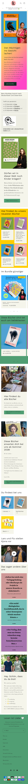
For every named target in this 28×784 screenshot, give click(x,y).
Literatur (5, 511)
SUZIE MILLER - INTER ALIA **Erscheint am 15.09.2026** (6, 233)
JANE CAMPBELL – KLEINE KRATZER (11, 351)
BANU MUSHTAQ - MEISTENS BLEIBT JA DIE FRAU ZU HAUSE (7, 260)
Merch (5, 531)
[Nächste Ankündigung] (25, 8)
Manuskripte (6, 760)
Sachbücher (20, 511)
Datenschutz (6, 750)
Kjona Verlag (11, 782)
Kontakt (5, 739)
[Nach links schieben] (10, 311)
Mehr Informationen (12, 200)
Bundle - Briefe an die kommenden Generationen (11, 303)
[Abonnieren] (23, 730)
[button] (3, 3)
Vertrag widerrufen (7, 764)
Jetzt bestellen (10, 84)
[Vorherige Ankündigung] (2, 8)
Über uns (5, 736)
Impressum (5, 743)
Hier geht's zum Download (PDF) (13, 482)
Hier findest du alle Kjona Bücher (13, 412)
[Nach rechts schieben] (17, 311)
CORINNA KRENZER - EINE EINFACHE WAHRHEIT (20, 260)
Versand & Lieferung (7, 753)
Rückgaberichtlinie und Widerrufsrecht (12, 757)
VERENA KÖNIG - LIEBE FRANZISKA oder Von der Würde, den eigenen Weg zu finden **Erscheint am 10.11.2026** (20, 235)
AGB (4, 746)
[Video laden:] (14, 553)
